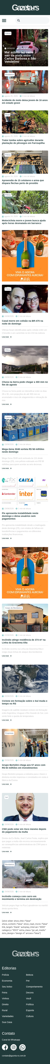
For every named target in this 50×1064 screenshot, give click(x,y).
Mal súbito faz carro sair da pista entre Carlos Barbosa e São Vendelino (20, 57)
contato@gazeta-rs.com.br (14, 1056)
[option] (25, 256)
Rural (4, 1010)
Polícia (8, 33)
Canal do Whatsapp (11, 1040)
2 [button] (25, 279)
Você (28, 998)
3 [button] (28, 279)
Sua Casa (7, 1022)
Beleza (29, 975)
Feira (4, 992)
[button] (4, 20)
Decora (29, 992)
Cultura (29, 1016)
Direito (5, 1004)
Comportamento (34, 986)
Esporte (30, 1010)
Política (30, 1004)
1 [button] (22, 279)
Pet (27, 980)
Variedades (7, 1016)
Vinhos (5, 998)
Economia (7, 980)
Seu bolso (7, 986)
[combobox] (32, 20)
